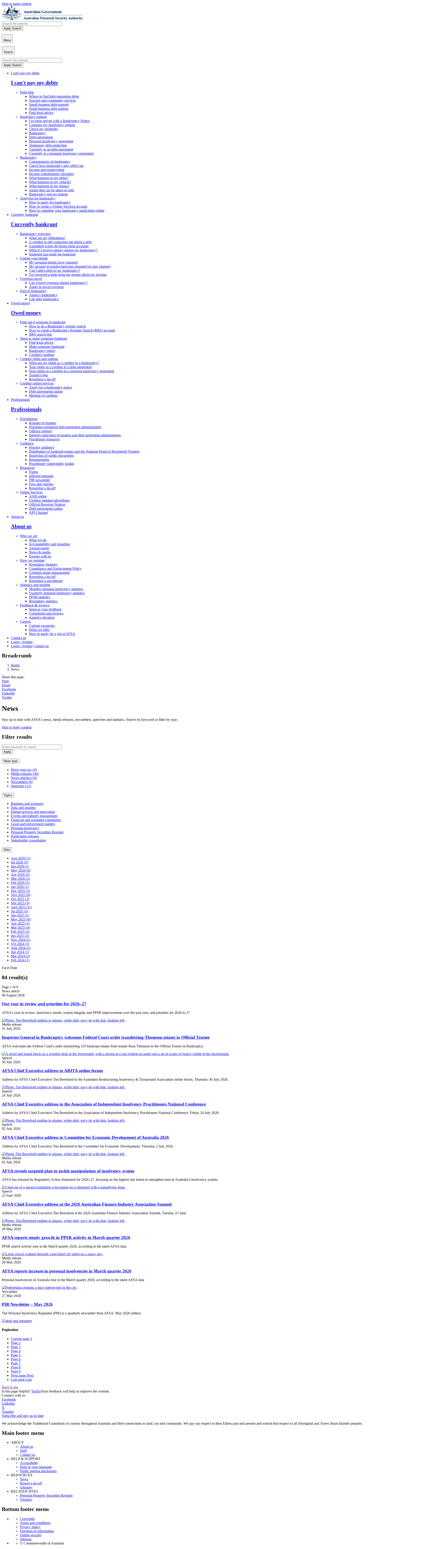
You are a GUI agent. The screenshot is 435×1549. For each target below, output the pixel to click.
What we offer (39, 630)
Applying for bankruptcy (38, 198)
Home (15, 665)
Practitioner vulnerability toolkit (51, 464)
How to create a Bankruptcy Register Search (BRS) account (72, 330)
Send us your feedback (45, 609)
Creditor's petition (41, 355)
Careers (25, 621)
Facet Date (9, 968)
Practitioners (29, 419)
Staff (23, 1451)
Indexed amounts (41, 476)
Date (7, 849)
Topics (8, 795)
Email (6, 685)
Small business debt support (49, 104)
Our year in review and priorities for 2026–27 (44, 1003)
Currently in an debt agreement (51, 149)
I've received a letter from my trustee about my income (67, 275)
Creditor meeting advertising (49, 500)
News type (10, 761)
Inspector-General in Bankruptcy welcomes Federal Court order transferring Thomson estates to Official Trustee (106, 1037)
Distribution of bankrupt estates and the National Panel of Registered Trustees (84, 451)
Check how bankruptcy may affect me (56, 166)
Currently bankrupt (24, 214)
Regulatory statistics (43, 601)
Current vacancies (42, 626)
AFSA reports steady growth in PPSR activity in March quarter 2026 (66, 1237)
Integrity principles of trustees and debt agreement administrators (75, 435)
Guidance (27, 443)
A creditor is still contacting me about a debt (60, 242)
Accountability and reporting (49, 544)
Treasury (26, 1499)
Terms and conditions (35, 1523)
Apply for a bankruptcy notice (50, 387)
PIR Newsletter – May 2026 (27, 1304)
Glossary (26, 1487)
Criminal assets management (49, 573)
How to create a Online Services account (58, 206)
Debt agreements (41, 137)
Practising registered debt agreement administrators (65, 427)
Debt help (27, 92)
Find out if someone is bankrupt (42, 322)
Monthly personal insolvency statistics (56, 589)
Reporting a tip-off (42, 379)
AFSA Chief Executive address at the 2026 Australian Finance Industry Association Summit (87, 1204)
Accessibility (29, 1463)
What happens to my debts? (48, 178)
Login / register (22, 642)
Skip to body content (16, 727)
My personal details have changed (53, 262)
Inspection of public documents (51, 455)
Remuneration (39, 460)
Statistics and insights (35, 585)
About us (17, 517)
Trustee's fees (38, 375)
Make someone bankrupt (46, 347)
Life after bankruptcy (44, 299)
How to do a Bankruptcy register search (57, 326)
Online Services (31, 492)
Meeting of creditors (43, 395)
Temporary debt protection (48, 145)
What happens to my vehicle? (50, 182)
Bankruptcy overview (35, 234)
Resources (27, 468)
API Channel (38, 513)
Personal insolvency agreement (51, 141)
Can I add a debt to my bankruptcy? (54, 270)
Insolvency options (33, 117)
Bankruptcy (37, 133)
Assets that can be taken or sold (51, 190)
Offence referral (40, 431)
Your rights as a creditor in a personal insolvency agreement (71, 371)
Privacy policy (30, 1527)
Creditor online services (37, 383)
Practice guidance (41, 447)
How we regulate (32, 560)
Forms (33, 472)
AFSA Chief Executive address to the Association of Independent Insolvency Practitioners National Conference (104, 1104)
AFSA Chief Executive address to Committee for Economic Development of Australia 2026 (85, 1137)
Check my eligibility (43, 129)
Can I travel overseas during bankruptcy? (58, 283)
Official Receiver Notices (47, 504)
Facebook (9, 689)
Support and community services (52, 100)
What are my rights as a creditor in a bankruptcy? (64, 363)
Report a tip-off (31, 1483)
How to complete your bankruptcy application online (66, 210)
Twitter (7, 697)
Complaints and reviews (46, 613)
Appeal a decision (42, 617)
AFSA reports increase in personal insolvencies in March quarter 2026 (66, 1271)
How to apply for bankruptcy (50, 202)
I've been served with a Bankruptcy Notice (59, 121)
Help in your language (36, 1467)
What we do (37, 540)
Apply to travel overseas (46, 287)
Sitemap (25, 1539)
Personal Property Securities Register (46, 1495)
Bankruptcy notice (42, 351)
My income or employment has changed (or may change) (70, 266)
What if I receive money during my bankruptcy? (63, 250)
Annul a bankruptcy (43, 295)
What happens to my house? (49, 186)
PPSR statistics (39, 597)
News (24, 1479)
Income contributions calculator (51, 174)
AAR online (38, 496)
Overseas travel (31, 279)
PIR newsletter (39, 480)
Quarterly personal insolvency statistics (57, 593)
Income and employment (46, 170)
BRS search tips (40, 334)
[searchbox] (32, 23)
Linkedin (8, 693)
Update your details (34, 258)
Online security (31, 1535)
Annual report (39, 548)
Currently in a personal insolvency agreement (61, 153)
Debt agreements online (46, 391)
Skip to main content (16, 4)
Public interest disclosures (38, 1471)
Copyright (27, 1519)
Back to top (10, 1387)
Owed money (20, 303)
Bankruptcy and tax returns (48, 194)
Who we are (28, 536)
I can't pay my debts (25, 73)
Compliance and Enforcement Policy (55, 568)
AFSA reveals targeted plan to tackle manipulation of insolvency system (68, 1171)
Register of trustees (42, 423)
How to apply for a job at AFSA (52, 634)
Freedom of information (37, 1531)
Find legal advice (41, 113)
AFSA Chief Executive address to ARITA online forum (52, 1070)
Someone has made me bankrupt (52, 254)
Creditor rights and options (39, 359)
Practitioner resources (44, 439)
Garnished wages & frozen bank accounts (59, 246)
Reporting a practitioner (46, 581)
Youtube (8, 1412)
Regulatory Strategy (43, 564)
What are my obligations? (47, 238)
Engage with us (40, 556)
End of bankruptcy (33, 291)
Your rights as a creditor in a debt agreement (60, 367)
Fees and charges (41, 484)
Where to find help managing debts (54, 96)
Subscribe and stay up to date (23, 1416)
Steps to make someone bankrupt (43, 338)
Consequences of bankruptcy (49, 162)
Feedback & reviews (34, 605)
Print (5, 681)
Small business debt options (48, 109)
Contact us (18, 638)
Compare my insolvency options (52, 125)
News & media (40, 552)
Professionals (20, 400)
